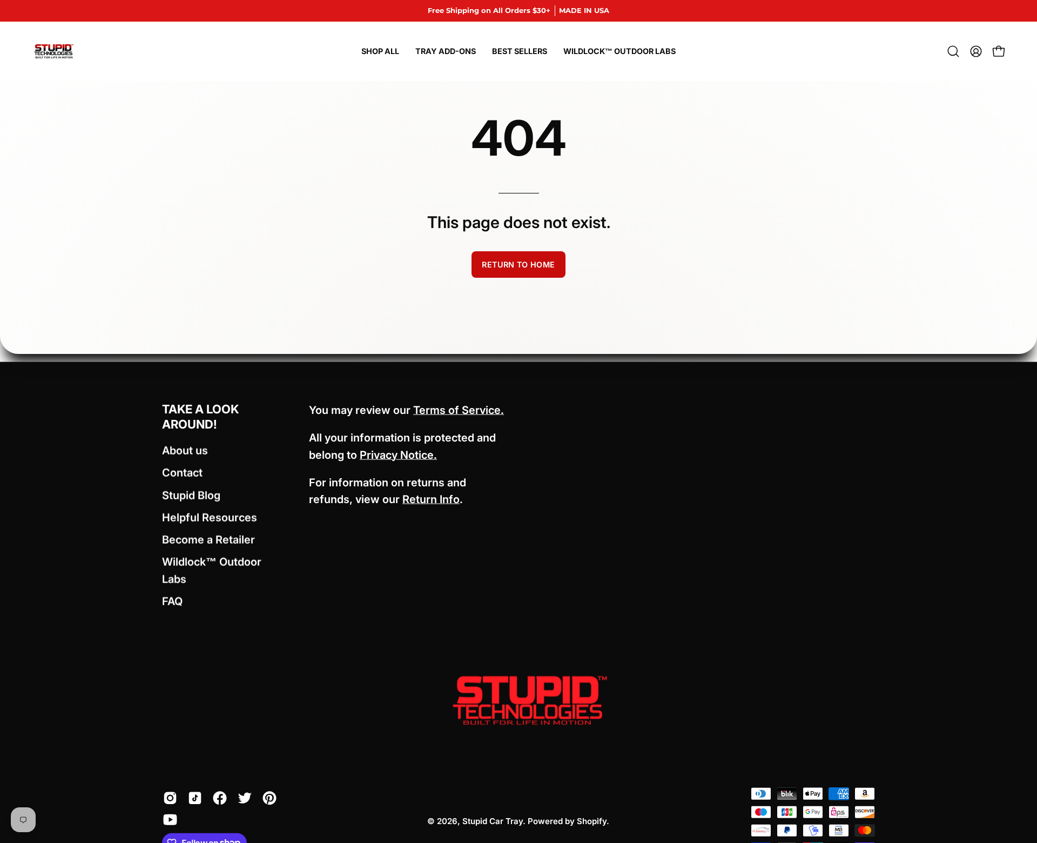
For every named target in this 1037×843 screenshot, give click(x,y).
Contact (182, 472)
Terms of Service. (458, 410)
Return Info (431, 499)
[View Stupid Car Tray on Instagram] (170, 798)
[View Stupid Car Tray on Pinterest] (269, 798)
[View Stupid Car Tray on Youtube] (170, 819)
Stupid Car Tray (492, 820)
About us (185, 450)
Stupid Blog (191, 495)
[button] (953, 51)
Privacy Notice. (398, 454)
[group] (518, 11)
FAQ (172, 600)
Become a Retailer (208, 539)
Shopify (592, 820)
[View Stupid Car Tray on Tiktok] (195, 798)
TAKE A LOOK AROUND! (200, 416)
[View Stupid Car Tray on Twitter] (245, 798)
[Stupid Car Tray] (54, 51)
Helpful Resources (209, 517)
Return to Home (518, 264)
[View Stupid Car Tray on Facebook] (220, 798)
